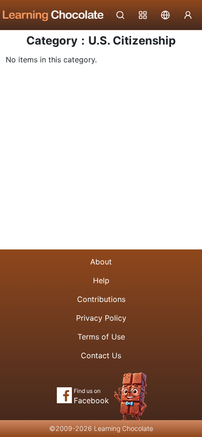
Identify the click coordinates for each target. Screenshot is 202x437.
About (101, 261)
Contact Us (101, 355)
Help (101, 280)
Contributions (101, 299)
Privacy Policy (101, 318)
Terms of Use (101, 336)
